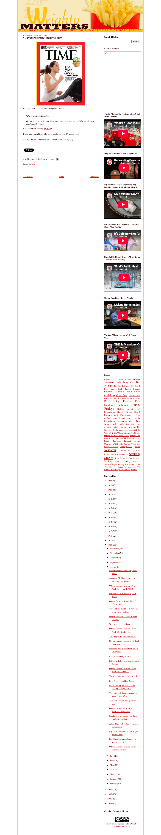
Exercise (32, 164)
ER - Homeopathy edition (120, 656)
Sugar (114, 464)
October (113, 557)
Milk (115, 429)
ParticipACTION (122, 438)
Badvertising (122, 382)
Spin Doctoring (122, 461)
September (114, 562)
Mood (121, 430)
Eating (116, 401)
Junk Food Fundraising (116, 423)
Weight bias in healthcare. (120, 624)
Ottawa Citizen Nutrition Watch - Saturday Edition (123, 748)
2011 (110, 535)
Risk (116, 454)
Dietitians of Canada (132, 398)
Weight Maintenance (122, 469)
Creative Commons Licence (126, 825)
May (112, 765)
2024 (110, 480)
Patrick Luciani (134, 438)
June (112, 760)
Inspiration (122, 421)
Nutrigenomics (129, 430)
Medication (108, 430)
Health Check (119, 414)
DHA (106, 398)
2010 (110, 540)
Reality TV (126, 446)
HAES (131, 412)
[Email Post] (56, 159)
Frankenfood (123, 404)
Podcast (107, 441)
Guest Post (122, 411)
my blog (47, 128)
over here (61, 133)
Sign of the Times (133, 458)
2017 (110, 508)
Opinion (113, 432)
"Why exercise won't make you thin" (43, 38)
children (109, 395)
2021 (110, 489)
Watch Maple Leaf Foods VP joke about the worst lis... (123, 610)
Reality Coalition (111, 447)
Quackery (108, 443)
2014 (110, 522)
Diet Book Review (117, 398)
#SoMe (107, 379)
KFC (132, 424)
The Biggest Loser (132, 464)
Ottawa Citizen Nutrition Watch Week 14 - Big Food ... (122, 630)
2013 (110, 526)
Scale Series (120, 458)
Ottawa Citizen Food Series (128, 432)
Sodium (108, 461)
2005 (110, 803)
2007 (110, 794)
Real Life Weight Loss (132, 444)
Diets (106, 401)
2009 (110, 544)
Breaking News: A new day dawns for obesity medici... (123, 718)
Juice (138, 421)
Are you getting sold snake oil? (122, 636)
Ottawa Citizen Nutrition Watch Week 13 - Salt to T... (122, 670)
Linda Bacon (120, 427)
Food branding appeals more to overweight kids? (122, 741)
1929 (113, 379)
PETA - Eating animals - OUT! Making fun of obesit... (122, 687)
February (114, 778)
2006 (110, 798)
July (112, 755)
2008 (110, 789)
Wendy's (133, 469)
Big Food (110, 385)
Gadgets (120, 409)
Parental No (135, 435)
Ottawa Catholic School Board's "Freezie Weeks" (122, 603)
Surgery (121, 464)
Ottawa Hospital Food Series (116, 435)
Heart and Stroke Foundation (122, 419)
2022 (110, 485)
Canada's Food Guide (127, 391)
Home (61, 176)
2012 (110, 531)
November (114, 553)
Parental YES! (109, 438)
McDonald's (134, 426)
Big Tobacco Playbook (128, 385)
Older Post (94, 176)
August (113, 566)
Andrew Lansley (124, 379)
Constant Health (134, 395)
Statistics (107, 464)
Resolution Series (130, 450)
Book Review (124, 388)
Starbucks (136, 461)
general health (133, 409)
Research (110, 450)
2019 (110, 499)
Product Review (132, 440)
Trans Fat (122, 467)
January (113, 783)
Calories (108, 391)
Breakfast (136, 389)
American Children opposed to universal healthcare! (122, 580)
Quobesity (118, 443)
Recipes (137, 446)
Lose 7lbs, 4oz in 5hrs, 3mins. (121, 680)
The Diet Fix (110, 467)
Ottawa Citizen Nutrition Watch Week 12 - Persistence (122, 710)
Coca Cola (121, 395)
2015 (110, 517)
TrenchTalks (132, 467)
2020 (110, 494)
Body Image (109, 389)
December (114, 548)
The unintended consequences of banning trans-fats (123, 695)
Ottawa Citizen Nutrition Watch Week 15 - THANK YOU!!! (122, 587)
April (112, 769)
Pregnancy (117, 441)
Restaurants (109, 454)
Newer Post (28, 176)
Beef (132, 382)
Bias (138, 382)
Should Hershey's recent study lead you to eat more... (124, 642)
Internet (131, 421)
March (113, 774)
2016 (110, 512)
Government (110, 411)
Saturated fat (123, 454)
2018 (110, 503)
